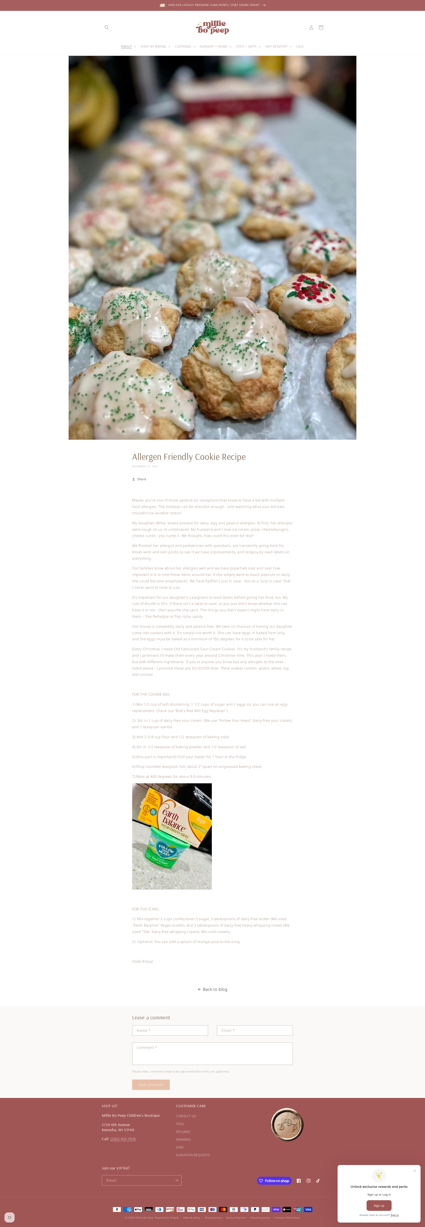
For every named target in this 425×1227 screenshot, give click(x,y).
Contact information (287, 1217)
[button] (107, 27)
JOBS (180, 1147)
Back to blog (215, 989)
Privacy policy (213, 1217)
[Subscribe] (176, 1180)
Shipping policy (260, 1217)
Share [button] (141, 479)
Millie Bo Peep (144, 1217)
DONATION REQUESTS (193, 1155)
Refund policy (192, 1217)
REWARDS (183, 1139)
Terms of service (236, 1217)
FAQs (180, 1124)
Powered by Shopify (167, 1217)
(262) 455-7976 (123, 1138)
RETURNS (183, 1132)
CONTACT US (186, 1116)
